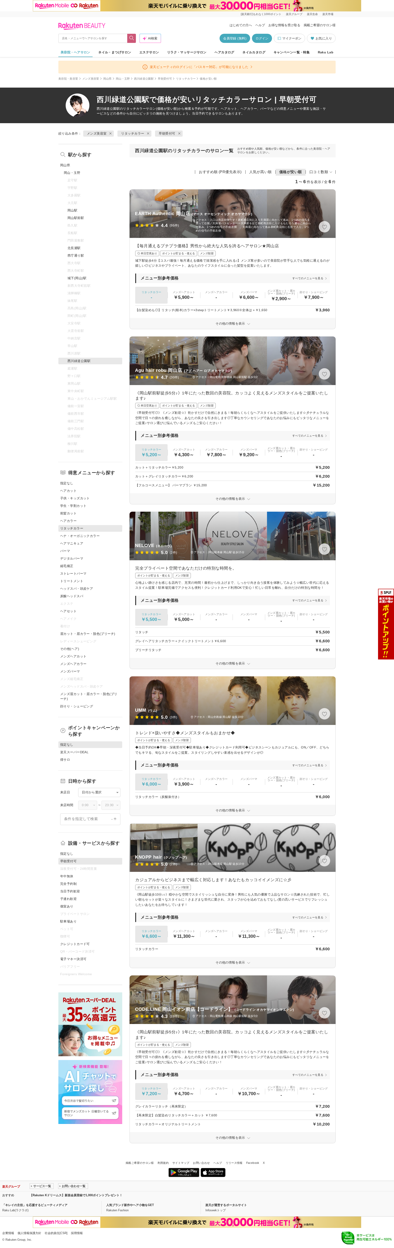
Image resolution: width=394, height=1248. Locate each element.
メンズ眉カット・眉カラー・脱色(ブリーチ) (88, 696)
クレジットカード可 (75, 944)
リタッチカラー (186, 78)
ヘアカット (68, 490)
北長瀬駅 (74, 248)
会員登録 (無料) (234, 38)
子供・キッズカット (75, 498)
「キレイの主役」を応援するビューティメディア (34, 1205)
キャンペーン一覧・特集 (292, 52)
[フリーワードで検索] (131, 38)
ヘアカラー (68, 521)
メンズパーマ (70, 671)
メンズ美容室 (90, 78)
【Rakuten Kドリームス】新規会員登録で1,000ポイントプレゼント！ (76, 1195)
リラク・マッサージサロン (187, 52)
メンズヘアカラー (73, 664)
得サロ (65, 759)
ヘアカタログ (224, 52)
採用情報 (77, 1233)
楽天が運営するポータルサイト (226, 1205)
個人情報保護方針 (29, 1233)
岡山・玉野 (123, 78)
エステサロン (149, 52)
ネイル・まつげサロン (114, 52)
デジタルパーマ (71, 558)
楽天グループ (294, 14)
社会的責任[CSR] (56, 1233)
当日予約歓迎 (70, 891)
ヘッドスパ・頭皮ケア (76, 588)
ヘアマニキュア (71, 543)
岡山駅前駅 (75, 218)
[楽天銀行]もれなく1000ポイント (261, 14)
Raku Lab (325, 52)
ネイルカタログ (253, 52)
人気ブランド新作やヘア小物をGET (130, 1205)
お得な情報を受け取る (284, 25)
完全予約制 (68, 884)
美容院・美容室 (68, 78)
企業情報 (8, 1233)
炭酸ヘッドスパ (71, 596)
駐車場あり (68, 921)
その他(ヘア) (69, 649)
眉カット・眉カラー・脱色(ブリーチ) (87, 634)
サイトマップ (180, 1163)
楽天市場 (327, 14)
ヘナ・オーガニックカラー (80, 536)
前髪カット (68, 513)
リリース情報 (234, 1163)
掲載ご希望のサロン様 (320, 25)
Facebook (252, 1163)
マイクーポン (291, 38)
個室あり (66, 906)
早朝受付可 (165, 78)
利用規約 (163, 1163)
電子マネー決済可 (73, 959)
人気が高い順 (260, 172)
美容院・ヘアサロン (75, 52)
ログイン (262, 38)
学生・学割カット (73, 506)
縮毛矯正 (66, 566)
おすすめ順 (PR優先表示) (220, 172)
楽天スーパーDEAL (74, 752)
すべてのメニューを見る (307, 278)
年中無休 (66, 876)
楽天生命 (312, 14)
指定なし (66, 483)
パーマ (65, 551)
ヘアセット (68, 611)
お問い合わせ (201, 1163)
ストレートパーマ (73, 573)
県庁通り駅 (75, 255)
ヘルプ (260, 25)
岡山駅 (72, 210)
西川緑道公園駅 (144, 78)
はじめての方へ (241, 25)
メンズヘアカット (73, 656)
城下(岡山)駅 (76, 278)
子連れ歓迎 (68, 899)
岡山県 (107, 78)
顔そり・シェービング (76, 706)
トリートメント (71, 581)
